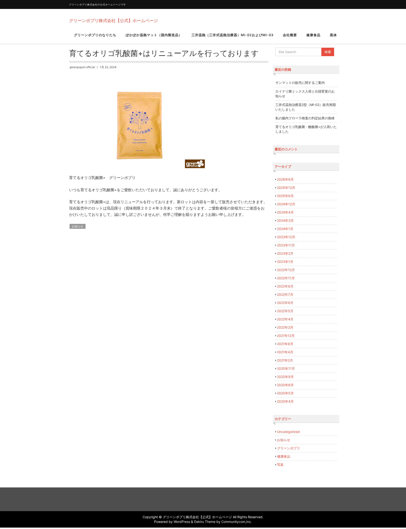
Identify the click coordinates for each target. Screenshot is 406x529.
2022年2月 (285, 327)
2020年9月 (285, 377)
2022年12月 (286, 270)
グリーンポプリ (288, 448)
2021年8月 (285, 344)
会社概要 (290, 35)
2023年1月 (285, 262)
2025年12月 (286, 188)
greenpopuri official (82, 67)
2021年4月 (285, 352)
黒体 (333, 35)
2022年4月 (285, 319)
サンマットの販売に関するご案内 (300, 83)
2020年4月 (285, 401)
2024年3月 (285, 220)
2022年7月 (285, 294)
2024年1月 (285, 229)
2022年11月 (286, 278)
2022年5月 (285, 311)
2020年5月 (285, 393)
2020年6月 (285, 385)
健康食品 (313, 35)
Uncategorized (288, 432)
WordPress (182, 522)
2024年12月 (286, 204)
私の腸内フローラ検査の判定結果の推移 (305, 118)
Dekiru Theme (204, 522)
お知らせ (77, 226)
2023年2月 (285, 253)
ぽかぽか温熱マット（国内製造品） (154, 35)
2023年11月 (286, 245)
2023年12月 (286, 237)
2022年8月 (285, 286)
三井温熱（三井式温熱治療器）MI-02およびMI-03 (232, 35)
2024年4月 (285, 212)
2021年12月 (286, 336)
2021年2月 (285, 360)
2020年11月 (286, 368)
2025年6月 (285, 196)
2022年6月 (285, 303)
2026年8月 (285, 179)
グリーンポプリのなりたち (95, 35)
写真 (280, 465)
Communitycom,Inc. (236, 522)
